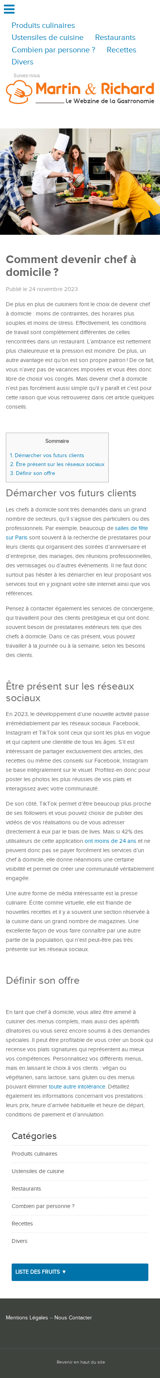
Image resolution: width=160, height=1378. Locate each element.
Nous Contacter (73, 1318)
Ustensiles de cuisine (47, 37)
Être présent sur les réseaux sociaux (57, 464)
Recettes (121, 50)
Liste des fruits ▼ (41, 1272)
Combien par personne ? (53, 50)
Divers (22, 62)
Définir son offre (32, 473)
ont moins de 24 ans (110, 841)
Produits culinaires (43, 25)
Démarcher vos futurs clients (47, 455)
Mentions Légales (27, 1318)
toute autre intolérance (77, 1086)
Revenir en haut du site (81, 1362)
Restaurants (115, 37)
